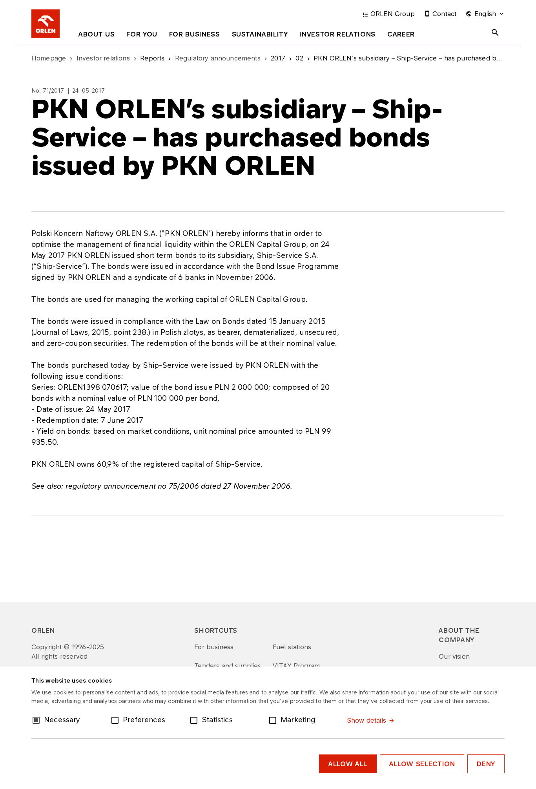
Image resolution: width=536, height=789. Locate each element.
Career (401, 34)
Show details (366, 720)
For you (141, 34)
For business (194, 34)
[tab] (96, 36)
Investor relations (337, 34)
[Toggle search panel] (495, 32)
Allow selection (422, 764)
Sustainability (260, 34)
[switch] (116, 719)
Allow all (347, 764)
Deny (486, 764)
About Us (96, 34)
